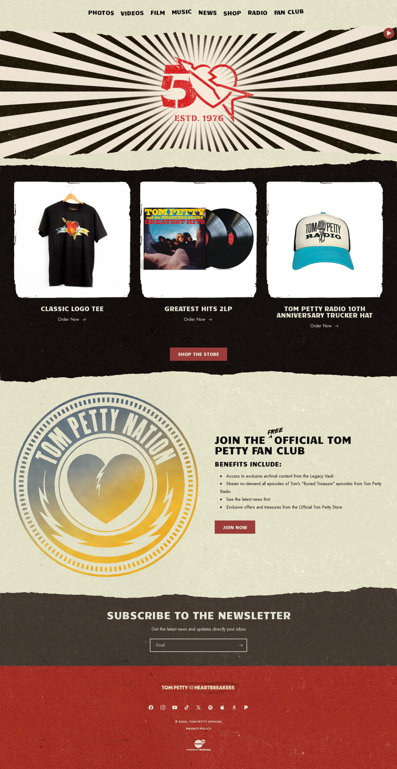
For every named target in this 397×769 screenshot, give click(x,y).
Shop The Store (198, 354)
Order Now (68, 319)
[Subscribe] (241, 645)
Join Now (235, 527)
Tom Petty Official (205, 721)
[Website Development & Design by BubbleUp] (198, 750)
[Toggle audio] (388, 33)
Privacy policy (198, 728)
